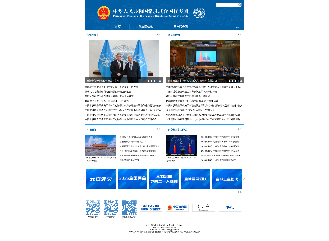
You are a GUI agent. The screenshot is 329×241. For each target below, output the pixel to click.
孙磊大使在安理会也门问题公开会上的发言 (107, 101)
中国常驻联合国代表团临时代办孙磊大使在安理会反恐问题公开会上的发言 (123, 110)
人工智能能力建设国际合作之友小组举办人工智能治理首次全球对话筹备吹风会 (206, 119)
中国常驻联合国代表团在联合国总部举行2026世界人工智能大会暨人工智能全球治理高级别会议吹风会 (218, 87)
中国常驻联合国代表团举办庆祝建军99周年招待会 (191, 91)
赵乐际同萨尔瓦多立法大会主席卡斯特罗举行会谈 (139, 146)
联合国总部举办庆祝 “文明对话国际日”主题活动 (190, 110)
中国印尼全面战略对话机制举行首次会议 (136, 137)
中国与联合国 (179, 26)
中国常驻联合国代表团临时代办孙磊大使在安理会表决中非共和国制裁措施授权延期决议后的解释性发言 (138, 114)
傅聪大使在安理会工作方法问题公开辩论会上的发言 (111, 87)
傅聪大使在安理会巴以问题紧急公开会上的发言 (109, 96)
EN (237, 27)
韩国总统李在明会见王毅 (130, 160)
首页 (118, 26)
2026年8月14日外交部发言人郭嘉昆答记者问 (218, 160)
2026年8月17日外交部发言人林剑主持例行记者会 (220, 151)
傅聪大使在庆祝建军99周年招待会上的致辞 (188, 96)
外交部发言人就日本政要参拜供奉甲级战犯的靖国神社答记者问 (226, 156)
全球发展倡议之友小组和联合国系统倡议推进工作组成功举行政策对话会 (203, 114)
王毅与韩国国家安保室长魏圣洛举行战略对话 (138, 156)
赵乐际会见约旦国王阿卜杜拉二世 (133, 142)
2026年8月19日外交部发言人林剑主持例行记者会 (220, 142)
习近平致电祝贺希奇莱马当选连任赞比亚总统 (138, 151)
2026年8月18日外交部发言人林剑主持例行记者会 (220, 146)
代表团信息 (146, 26)
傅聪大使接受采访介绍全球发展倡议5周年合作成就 (192, 101)
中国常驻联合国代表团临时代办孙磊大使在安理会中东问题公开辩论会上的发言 (125, 119)
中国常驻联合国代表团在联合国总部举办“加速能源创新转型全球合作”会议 (204, 105)
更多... (159, 34)
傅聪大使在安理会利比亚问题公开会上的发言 (108, 91)
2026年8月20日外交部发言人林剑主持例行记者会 (220, 137)
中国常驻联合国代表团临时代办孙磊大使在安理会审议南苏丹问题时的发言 (123, 105)
